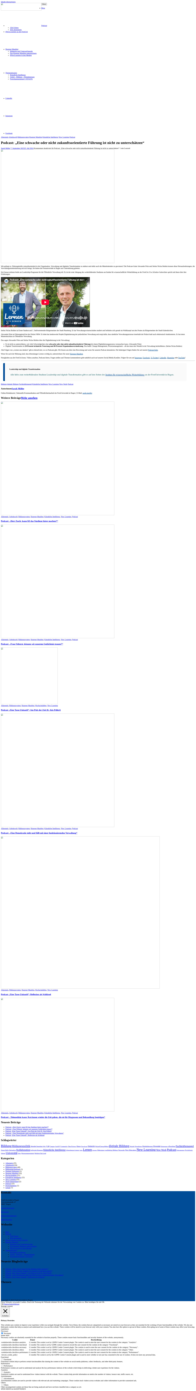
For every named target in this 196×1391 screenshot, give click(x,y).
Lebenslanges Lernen (72, 1150)
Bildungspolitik (21, 1146)
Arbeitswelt (13, 137)
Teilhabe (3, 1153)
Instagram (138, 358)
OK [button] (2, 1304)
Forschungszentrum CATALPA (21, 79)
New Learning (64, 137)
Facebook (146, 358)
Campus (52, 1146)
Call (47, 1146)
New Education (130, 1150)
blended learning (37, 1146)
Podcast (44, 26)
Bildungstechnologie (12, 1169)
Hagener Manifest (11, 49)
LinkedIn (163, 358)
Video (19, 1153)
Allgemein (4, 137)
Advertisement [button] (6, 1376)
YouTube (181, 358)
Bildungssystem (23, 137)
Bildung (4, 384)
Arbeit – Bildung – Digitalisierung (22, 77)
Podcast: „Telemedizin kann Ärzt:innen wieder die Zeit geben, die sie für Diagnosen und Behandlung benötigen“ (53, 1117)
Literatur (94, 1150)
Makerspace (101, 1150)
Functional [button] (5, 1357)
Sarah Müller (5, 148)
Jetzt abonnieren (16, 30)
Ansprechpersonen (7, 1208)
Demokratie (84, 1146)
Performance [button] (5, 1364)
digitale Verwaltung (136, 1146)
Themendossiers (11, 73)
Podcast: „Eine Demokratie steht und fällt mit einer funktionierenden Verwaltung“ (39, 833)
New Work (63, 384)
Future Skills (5, 1150)
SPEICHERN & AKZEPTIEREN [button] (13, 1389)
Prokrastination (181, 1150)
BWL (44, 1146)
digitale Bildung (13, 384)
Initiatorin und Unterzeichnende (21, 51)
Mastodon (170, 358)
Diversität (156, 1146)
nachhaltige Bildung (111, 1150)
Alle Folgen (14, 28)
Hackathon (12, 1150)
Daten (79, 1146)
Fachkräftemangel (25, 384)
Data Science (72, 1146)
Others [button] (3, 1383)
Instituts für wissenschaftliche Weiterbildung (125, 374)
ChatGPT (57, 1146)
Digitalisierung (147, 1146)
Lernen (87, 1149)
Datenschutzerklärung (9, 1216)
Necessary (7, 1333)
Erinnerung (164, 1146)
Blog (43, 8)
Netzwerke (121, 1150)
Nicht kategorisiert (12, 1182)
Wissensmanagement (27, 1153)
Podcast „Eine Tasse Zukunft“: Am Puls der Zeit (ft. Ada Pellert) (31, 710)
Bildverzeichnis (6, 1220)
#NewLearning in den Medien (21, 55)
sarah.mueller (87, 393)
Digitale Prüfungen (12, 1171)
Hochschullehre (41, 706)
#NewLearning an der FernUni (16, 32)
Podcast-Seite (153, 350)
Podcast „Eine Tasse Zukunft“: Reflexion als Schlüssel (26, 994)
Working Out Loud (40, 1153)
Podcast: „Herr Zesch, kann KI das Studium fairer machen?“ (29, 521)
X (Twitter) (155, 358)
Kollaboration (23, 1149)
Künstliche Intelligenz (18, 75)
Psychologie (189, 1150)
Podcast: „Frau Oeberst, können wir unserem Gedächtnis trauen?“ (32, 644)
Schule (7, 1188)
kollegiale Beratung (37, 1150)
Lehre (81, 1150)
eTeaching (171, 1146)
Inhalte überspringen (8, 2)
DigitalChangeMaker (101, 1146)
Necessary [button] (4, 1331)
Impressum (5, 1212)
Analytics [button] (4, 1370)
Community (64, 1146)
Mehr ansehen (29, 397)
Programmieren (10, 1186)
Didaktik (91, 1146)
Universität (11, 1152)
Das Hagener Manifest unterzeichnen (23, 53)
